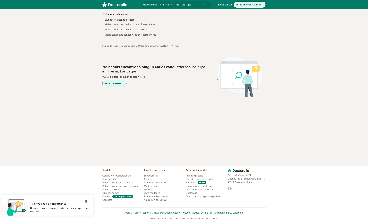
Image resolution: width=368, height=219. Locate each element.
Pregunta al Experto (155, 182)
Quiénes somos (110, 193)
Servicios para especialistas (200, 179)
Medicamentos (152, 186)
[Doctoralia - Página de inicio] (120, 4)
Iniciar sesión (224, 4)
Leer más (35, 211)
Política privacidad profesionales (120, 186)
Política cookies (110, 189)
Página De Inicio (110, 46)
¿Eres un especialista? (248, 4)
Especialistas (151, 175)
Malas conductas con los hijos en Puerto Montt (130, 34)
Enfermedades (128, 46)
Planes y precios (194, 175)
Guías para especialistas (199, 186)
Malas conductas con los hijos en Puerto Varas (130, 24)
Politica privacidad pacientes (117, 182)
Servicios (149, 189)
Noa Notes (195, 182)
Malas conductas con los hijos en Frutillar (127, 29)
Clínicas (148, 179)
